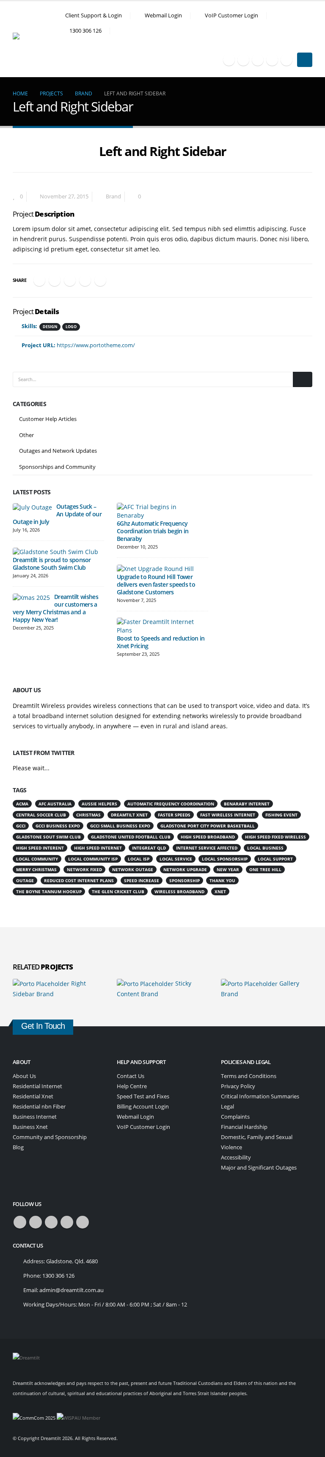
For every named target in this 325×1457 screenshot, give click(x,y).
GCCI (20, 826)
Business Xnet (30, 1127)
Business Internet (35, 1116)
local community (37, 859)
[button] (308, 44)
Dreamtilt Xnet (129, 815)
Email (100, 280)
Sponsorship (184, 880)
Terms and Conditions (248, 1076)
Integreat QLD (149, 848)
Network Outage (132, 869)
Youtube (51, 1222)
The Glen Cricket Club (118, 891)
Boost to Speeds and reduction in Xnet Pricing (161, 642)
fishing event (281, 815)
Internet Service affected (206, 848)
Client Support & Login (93, 15)
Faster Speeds (174, 815)
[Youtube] (258, 60)
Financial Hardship (244, 1127)
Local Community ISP (93, 859)
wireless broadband (179, 891)
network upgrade (185, 869)
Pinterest (85, 280)
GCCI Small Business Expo (120, 826)
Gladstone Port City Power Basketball (207, 826)
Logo (71, 326)
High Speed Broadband (208, 837)
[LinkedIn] (286, 60)
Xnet (220, 891)
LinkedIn (70, 280)
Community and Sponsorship (50, 1137)
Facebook (39, 280)
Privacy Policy (238, 1086)
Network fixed (84, 869)
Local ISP (138, 859)
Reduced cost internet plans (79, 880)
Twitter (55, 280)
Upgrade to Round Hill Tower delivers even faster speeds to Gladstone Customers (156, 584)
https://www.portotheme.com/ (96, 345)
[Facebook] (229, 60)
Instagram (67, 1222)
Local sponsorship (225, 859)
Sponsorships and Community (57, 467)
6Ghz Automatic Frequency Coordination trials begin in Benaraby (152, 531)
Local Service (176, 859)
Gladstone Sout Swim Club (48, 837)
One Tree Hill (265, 869)
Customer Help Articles (48, 419)
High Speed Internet (98, 848)
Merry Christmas (36, 869)
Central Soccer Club (41, 815)
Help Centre (132, 1086)
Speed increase (141, 880)
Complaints (235, 1116)
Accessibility (236, 1157)
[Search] (302, 379)
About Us (24, 1076)
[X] (243, 60)
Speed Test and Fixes (143, 1096)
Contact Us (130, 1076)
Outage (25, 880)
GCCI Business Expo (58, 826)
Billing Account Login (143, 1106)
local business (265, 848)
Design (50, 326)
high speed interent (40, 848)
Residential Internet (37, 1086)
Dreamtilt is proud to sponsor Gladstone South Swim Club (52, 563)
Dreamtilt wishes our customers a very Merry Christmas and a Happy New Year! (55, 608)
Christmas (88, 815)
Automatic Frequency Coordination (170, 804)
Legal (227, 1106)
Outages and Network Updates (58, 450)
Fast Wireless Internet (227, 815)
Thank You (222, 880)
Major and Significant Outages (259, 1167)
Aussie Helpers (99, 804)
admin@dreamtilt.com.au (71, 1290)
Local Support (275, 859)
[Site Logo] (36, 39)
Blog (18, 1147)
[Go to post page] (32, 507)
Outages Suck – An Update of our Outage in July (57, 514)
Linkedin (82, 1222)
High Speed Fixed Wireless (275, 837)
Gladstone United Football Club (131, 837)
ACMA (22, 804)
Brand (113, 196)
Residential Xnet (33, 1096)
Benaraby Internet (247, 804)
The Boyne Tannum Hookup (49, 891)
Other (26, 435)
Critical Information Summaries (260, 1096)
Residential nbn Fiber (39, 1106)
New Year (228, 869)
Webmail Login (163, 15)
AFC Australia (55, 804)
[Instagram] (272, 60)
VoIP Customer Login (231, 15)
